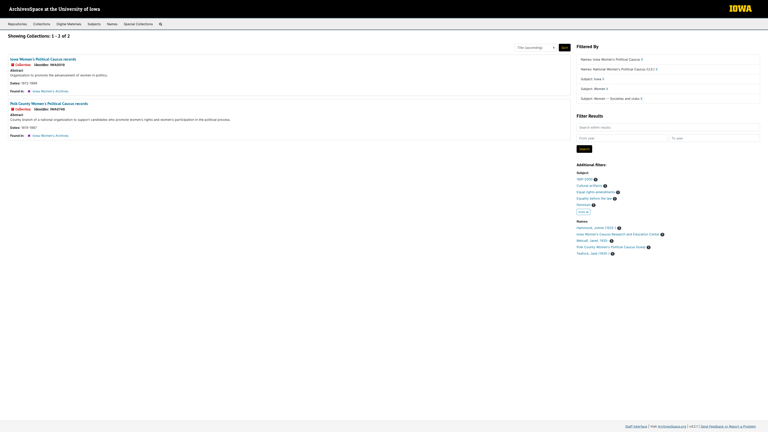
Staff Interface (636, 426)
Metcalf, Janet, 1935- (594, 241)
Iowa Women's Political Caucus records (43, 59)
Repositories (17, 24)
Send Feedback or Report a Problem (728, 426)
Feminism (585, 205)
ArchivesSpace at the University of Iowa (54, 9)
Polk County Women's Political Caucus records (49, 103)
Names (112, 24)
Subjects (94, 24)
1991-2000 (586, 179)
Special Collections (138, 24)
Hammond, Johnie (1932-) (598, 228)
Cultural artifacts (591, 186)
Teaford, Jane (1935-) (595, 253)
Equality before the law (596, 198)
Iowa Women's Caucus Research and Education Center (620, 234)
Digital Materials (69, 24)
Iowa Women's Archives (50, 91)
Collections (41, 24)
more (582, 212)
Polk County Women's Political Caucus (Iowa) (613, 247)
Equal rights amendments (598, 192)
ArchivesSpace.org (672, 426)
